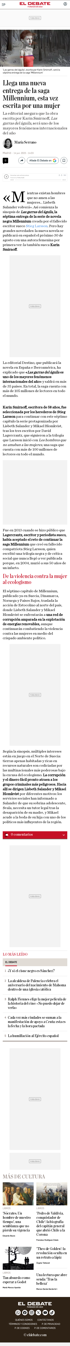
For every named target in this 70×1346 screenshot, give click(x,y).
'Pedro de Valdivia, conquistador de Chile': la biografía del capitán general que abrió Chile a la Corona (50, 1224)
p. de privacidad (51, 1324)
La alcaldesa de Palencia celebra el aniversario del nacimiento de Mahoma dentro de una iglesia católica (37, 985)
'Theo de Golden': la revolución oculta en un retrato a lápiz (51, 1253)
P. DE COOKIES (22, 1328)
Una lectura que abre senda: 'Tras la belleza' (51, 1279)
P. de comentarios (45, 1328)
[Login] (65, 4)
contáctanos (45, 1320)
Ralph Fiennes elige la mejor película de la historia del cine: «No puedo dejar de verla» (37, 1003)
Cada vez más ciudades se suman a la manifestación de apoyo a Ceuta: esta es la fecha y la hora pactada (37, 1022)
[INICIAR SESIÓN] (65, 4)
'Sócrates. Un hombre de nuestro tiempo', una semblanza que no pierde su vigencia (17, 1221)
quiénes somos (24, 1320)
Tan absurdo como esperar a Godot (16, 1280)
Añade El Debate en (40, 160)
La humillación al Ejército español (33, 1036)
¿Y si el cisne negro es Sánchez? (31, 971)
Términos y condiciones (23, 1324)
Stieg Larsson (37, 226)
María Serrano (25, 142)
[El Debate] (35, 3)
